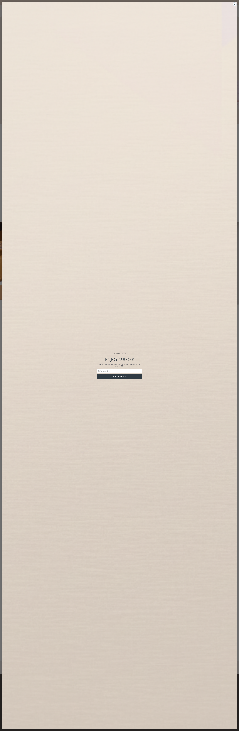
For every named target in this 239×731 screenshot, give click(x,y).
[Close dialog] (234, 4)
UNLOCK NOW (119, 377)
